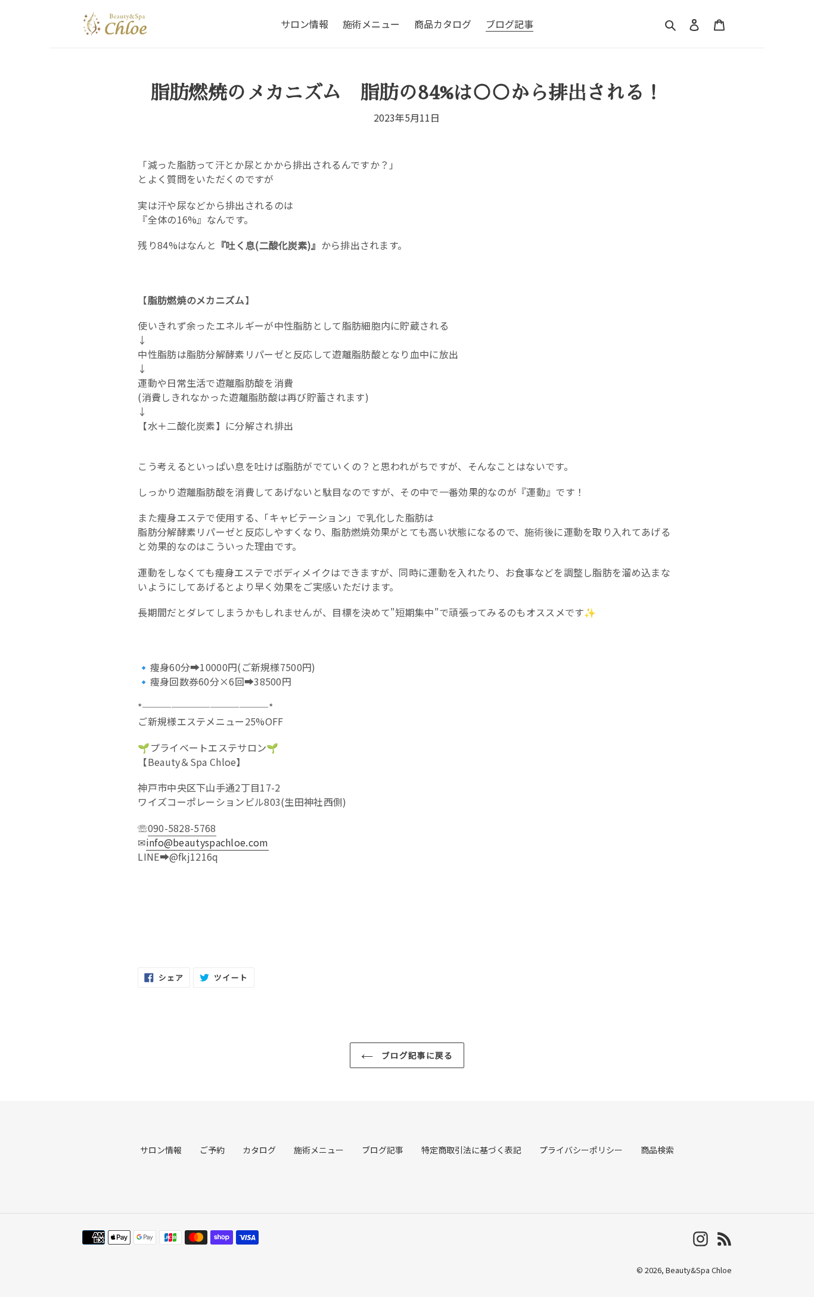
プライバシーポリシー (581, 1150)
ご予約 (212, 1150)
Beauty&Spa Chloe (699, 1270)
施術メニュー (319, 1150)
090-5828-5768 (182, 828)
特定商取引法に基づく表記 (471, 1150)
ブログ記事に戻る (416, 1055)
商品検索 (657, 1150)
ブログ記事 (382, 1150)
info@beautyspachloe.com (207, 842)
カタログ (259, 1150)
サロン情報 (161, 1150)
